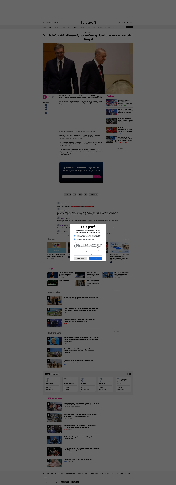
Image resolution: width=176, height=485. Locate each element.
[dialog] (88, 242)
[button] (88, 242)
